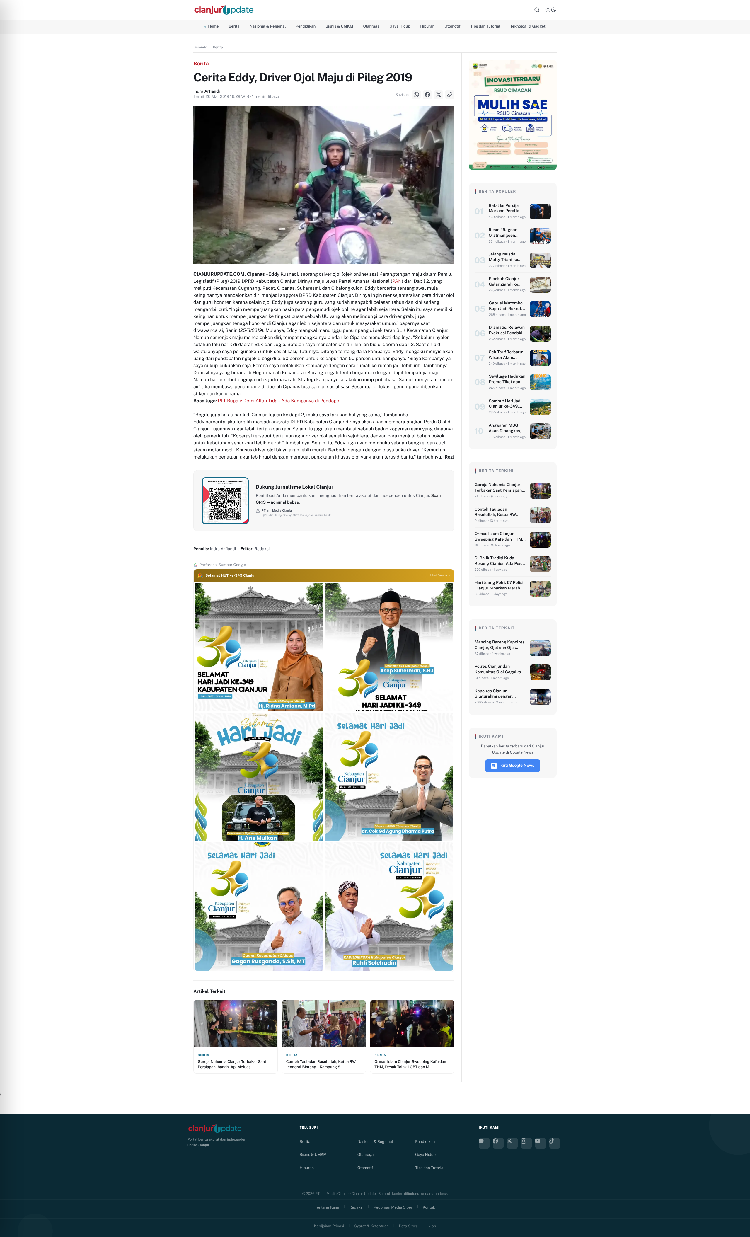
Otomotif (452, 26)
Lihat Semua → (440, 575)
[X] (12, 626)
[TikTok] (554, 1143)
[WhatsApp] (12, 596)
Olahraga (371, 26)
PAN (397, 281)
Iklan (431, 1226)
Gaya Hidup (400, 26)
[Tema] (551, 10)
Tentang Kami (327, 1207)
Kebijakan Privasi (329, 1226)
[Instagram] (526, 1143)
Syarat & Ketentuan (371, 1226)
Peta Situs (408, 1226)
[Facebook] (12, 611)
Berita (234, 26)
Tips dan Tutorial (485, 26)
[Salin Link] (12, 640)
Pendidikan (306, 26)
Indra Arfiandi (206, 91)
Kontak (429, 1207)
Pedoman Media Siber (393, 1207)
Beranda (200, 47)
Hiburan (427, 26)
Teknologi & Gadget (527, 26)
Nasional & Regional (268, 26)
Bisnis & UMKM (339, 26)
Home (213, 26)
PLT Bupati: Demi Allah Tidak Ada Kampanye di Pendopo (278, 400)
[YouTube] (540, 1143)
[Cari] (537, 10)
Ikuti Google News (516, 765)
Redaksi (357, 1207)
